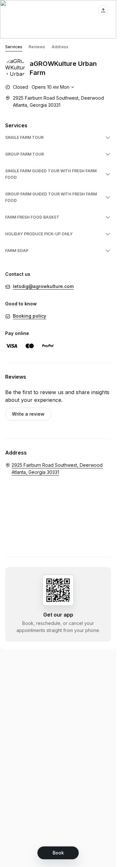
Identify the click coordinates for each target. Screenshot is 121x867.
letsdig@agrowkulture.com (43, 286)
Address (60, 46)
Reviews (37, 46)
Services (13, 46)
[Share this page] (103, 10)
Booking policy (29, 316)
